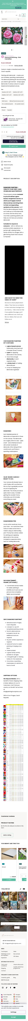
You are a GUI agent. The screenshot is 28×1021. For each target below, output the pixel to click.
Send (17, 927)
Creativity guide (5, 977)
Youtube (24, 889)
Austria (17, 1003)
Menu (2, 12)
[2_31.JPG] (13, 414)
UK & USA (5, 1003)
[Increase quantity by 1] (7, 132)
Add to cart (14, 146)
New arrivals (16, 954)
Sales (14, 951)
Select (9, 879)
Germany (5, 1001)
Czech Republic (7, 994)
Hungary (18, 994)
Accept (13, 1017)
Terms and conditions (4, 965)
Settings (13, 1012)
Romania (18, 997)
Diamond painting (11, 187)
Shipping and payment (8, 127)
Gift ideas (16, 956)
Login (16, 15)
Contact (3, 970)
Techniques (4, 951)
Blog (14, 977)
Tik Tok (20, 889)
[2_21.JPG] (13, 398)
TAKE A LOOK (18, 7)
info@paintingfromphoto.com (13, 943)
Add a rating (7, 835)
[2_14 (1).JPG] (13, 381)
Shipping (3, 968)
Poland (5, 999)
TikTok (7, 322)
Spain (17, 1001)
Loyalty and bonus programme (18, 967)
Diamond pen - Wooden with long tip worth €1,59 (16, 119)
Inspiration (4, 957)
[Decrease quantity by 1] (2, 132)
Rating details (18, 65)
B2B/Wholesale (5, 980)
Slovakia (5, 997)
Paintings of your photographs (5, 954)
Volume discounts (18, 964)
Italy (17, 999)
